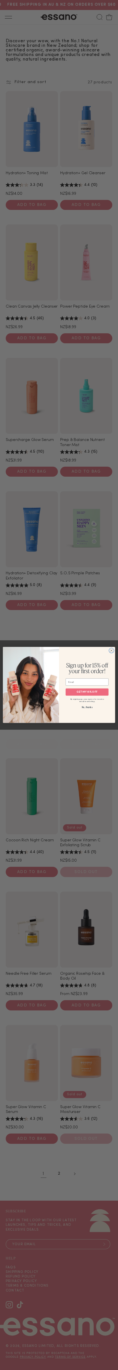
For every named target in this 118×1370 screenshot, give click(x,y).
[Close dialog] (111, 650)
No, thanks (87, 708)
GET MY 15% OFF (87, 692)
